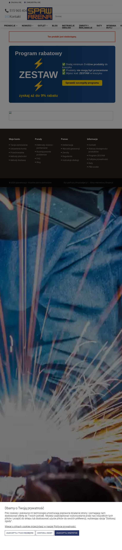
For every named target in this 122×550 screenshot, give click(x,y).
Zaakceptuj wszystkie (67, 533)
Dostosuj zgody (44, 533)
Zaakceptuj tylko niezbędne (19, 533)
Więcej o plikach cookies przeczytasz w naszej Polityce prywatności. (40, 526)
